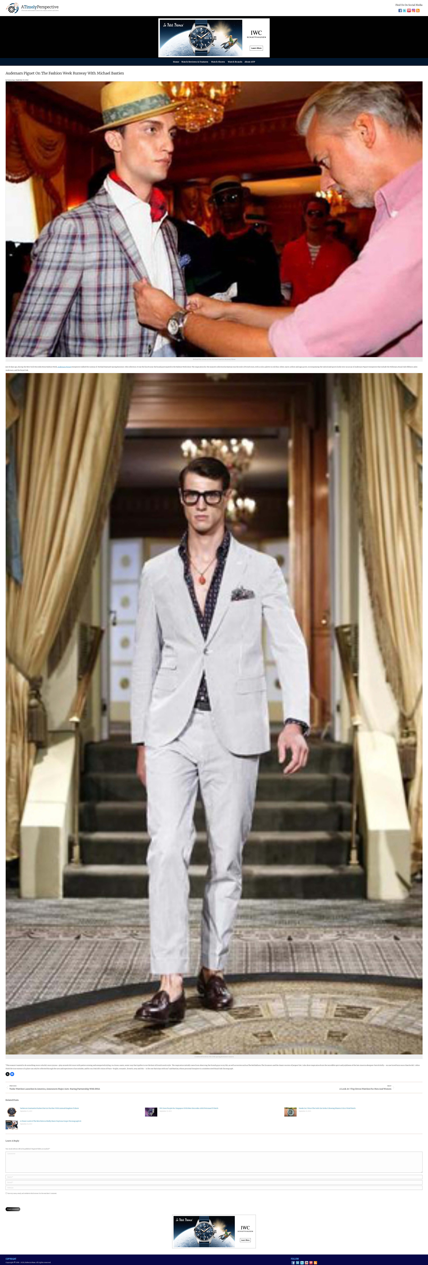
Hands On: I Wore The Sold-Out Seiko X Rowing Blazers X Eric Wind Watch (327, 1108)
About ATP (250, 62)
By (10, 80)
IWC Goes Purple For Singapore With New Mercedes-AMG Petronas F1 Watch (188, 1108)
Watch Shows (218, 62)
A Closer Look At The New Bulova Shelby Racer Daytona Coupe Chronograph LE (50, 1121)
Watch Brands (235, 62)
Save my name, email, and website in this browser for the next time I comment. (32, 1193)
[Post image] (12, 1112)
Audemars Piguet (64, 367)
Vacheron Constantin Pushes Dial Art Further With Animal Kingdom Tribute (49, 1108)
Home (176, 62)
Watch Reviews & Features (194, 62)
